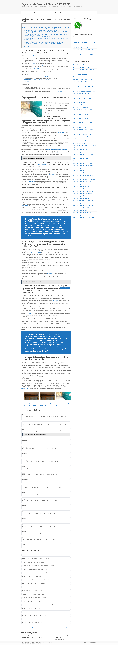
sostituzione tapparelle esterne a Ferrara (83, 186)
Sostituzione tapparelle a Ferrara (81, 160)
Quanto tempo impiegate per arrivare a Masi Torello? (36, 580)
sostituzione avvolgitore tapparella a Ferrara (84, 91)
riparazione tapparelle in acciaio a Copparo (32, 627)
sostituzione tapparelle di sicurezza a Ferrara (84, 181)
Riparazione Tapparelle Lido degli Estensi (83, 49)
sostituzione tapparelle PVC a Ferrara (82, 210)
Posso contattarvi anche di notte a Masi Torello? (35, 572)
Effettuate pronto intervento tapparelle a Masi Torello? (36, 558)
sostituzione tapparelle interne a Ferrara (82, 196)
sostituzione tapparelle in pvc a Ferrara (82, 193)
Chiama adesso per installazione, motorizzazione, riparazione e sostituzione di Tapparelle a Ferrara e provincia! (49, 12)
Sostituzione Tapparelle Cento (80, 52)
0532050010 (32, 55)
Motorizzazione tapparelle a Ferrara (81, 74)
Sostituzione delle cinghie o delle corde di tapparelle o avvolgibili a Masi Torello (43, 43)
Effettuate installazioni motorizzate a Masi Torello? (35, 569)
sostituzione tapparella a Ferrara (81, 149)
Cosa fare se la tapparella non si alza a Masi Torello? (35, 612)
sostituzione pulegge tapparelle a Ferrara (83, 129)
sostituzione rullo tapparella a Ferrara (82, 140)
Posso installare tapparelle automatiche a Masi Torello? (36, 615)
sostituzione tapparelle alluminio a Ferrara (83, 165)
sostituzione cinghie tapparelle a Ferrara (82, 104)
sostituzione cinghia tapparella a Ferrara (82, 102)
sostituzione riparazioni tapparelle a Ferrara (83, 132)
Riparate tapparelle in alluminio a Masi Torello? (34, 601)
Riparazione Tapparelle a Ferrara (81, 84)
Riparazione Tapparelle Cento (80, 45)
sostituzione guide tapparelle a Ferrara (82, 112)
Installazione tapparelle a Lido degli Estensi (83, 69)
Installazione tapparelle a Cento (80, 65)
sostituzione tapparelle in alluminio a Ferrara (83, 191)
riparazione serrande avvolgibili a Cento (60, 627)
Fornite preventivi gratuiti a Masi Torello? (33, 590)
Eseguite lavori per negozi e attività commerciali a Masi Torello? (38, 604)
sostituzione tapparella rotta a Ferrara (82, 158)
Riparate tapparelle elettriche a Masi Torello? (34, 583)
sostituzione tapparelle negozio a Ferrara (83, 203)
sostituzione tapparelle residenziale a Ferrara (84, 212)
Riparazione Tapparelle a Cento (80, 81)
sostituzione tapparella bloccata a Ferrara (83, 152)
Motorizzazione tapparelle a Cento (81, 72)
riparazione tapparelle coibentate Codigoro (56, 149)
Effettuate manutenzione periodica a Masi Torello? (35, 608)
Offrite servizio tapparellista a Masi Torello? (33, 555)
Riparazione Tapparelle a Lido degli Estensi (83, 86)
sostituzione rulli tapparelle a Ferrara (82, 134)
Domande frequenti (27, 46)
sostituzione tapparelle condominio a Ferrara (84, 179)
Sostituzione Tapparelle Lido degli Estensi (83, 54)
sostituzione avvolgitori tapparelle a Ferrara (83, 93)
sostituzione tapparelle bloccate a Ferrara (83, 170)
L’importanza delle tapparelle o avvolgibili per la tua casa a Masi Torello (41, 30)
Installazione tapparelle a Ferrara (81, 67)
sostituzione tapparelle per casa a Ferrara (83, 205)
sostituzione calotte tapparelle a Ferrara (83, 96)
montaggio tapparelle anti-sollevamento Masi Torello (30, 404)
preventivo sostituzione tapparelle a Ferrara (83, 79)
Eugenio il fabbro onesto (47, 65)
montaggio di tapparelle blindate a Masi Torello (45, 404)
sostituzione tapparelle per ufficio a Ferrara (83, 208)
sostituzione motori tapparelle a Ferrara (82, 124)
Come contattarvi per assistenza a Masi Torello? (35, 622)
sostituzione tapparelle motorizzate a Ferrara (84, 200)
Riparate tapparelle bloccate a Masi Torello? (34, 562)
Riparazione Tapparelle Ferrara (80, 47)
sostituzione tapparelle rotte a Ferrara (82, 215)
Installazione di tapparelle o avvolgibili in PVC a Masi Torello (38, 37)
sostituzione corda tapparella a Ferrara (82, 109)
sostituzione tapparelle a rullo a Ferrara (82, 163)
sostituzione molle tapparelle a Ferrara (82, 122)
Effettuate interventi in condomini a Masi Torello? (35, 576)
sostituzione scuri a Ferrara (79, 143)
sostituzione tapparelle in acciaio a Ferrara (83, 188)
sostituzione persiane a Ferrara (80, 127)
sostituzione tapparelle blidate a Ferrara (82, 168)
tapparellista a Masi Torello (34, 252)
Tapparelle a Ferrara (78, 56)
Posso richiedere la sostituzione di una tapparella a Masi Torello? (38, 565)
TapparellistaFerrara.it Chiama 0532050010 (45, 4)
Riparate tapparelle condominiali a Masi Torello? (34, 597)
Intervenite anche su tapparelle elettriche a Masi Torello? (36, 619)
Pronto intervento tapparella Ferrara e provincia (84, 40)
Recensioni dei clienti (27, 45)
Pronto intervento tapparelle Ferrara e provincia (84, 42)
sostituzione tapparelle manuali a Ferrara (83, 198)
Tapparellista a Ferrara (78, 219)
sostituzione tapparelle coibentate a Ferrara (83, 172)
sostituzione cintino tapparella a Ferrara (82, 107)
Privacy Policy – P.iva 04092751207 (90, 642)
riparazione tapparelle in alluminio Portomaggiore (62, 637)
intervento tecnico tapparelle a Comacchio (28, 636)
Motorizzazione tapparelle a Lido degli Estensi (84, 76)
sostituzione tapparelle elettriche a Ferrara (83, 184)
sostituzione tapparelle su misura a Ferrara (83, 217)
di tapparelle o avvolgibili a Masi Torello (36, 76)
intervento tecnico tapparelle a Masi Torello (63, 404)
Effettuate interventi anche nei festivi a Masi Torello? (35, 594)
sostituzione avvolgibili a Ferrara (81, 88)
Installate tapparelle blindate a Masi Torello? (33, 587)
